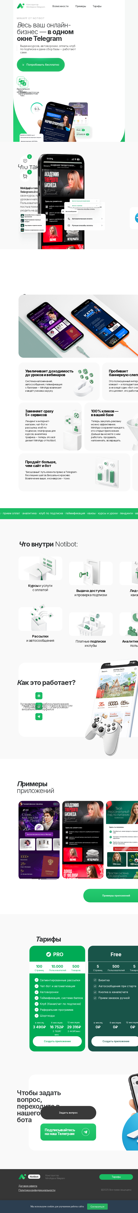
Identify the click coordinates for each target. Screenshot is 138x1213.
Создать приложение (57, 1041)
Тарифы (97, 6)
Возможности (60, 6)
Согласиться (97, 1206)
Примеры (80, 6)
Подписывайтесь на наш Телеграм (60, 1132)
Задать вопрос (68, 1112)
